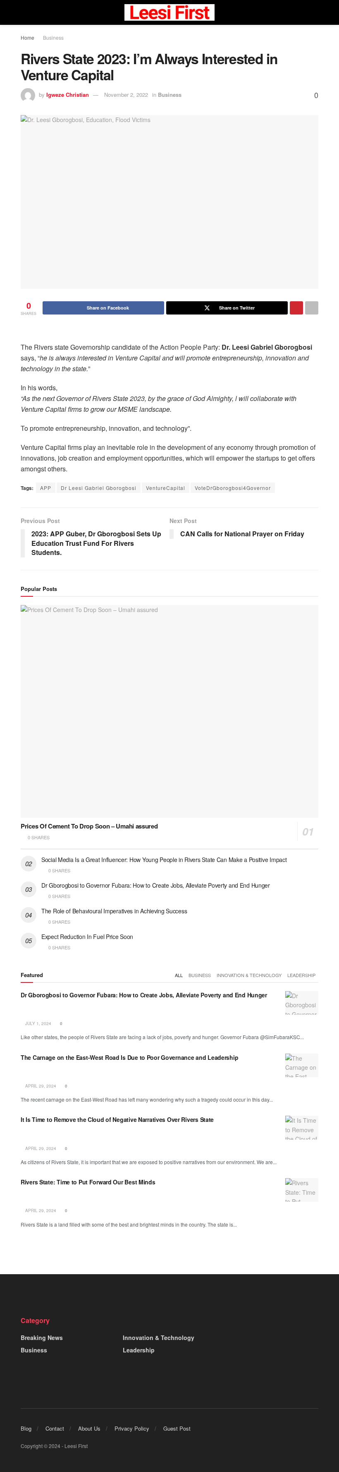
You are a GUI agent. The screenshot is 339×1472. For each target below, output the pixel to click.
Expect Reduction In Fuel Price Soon (87, 936)
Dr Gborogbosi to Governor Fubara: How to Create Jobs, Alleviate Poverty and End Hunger (155, 885)
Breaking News (42, 1337)
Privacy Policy (132, 1428)
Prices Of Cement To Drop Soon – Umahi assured (89, 826)
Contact (54, 1428)
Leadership (301, 975)
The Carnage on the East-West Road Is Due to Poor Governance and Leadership (129, 1057)
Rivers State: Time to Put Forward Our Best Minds (88, 1182)
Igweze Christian (67, 94)
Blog (26, 1428)
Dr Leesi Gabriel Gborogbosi (98, 487)
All (179, 975)
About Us (89, 1428)
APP (45, 487)
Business (53, 37)
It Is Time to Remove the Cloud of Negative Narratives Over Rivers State (117, 1119)
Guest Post (177, 1428)
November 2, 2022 (126, 94)
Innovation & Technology (249, 975)
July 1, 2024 (37, 1023)
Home (27, 37)
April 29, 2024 (40, 1086)
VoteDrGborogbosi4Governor (233, 487)
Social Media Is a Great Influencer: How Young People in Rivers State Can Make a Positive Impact (163, 859)
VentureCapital (165, 487)
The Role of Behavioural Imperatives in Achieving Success (114, 911)
